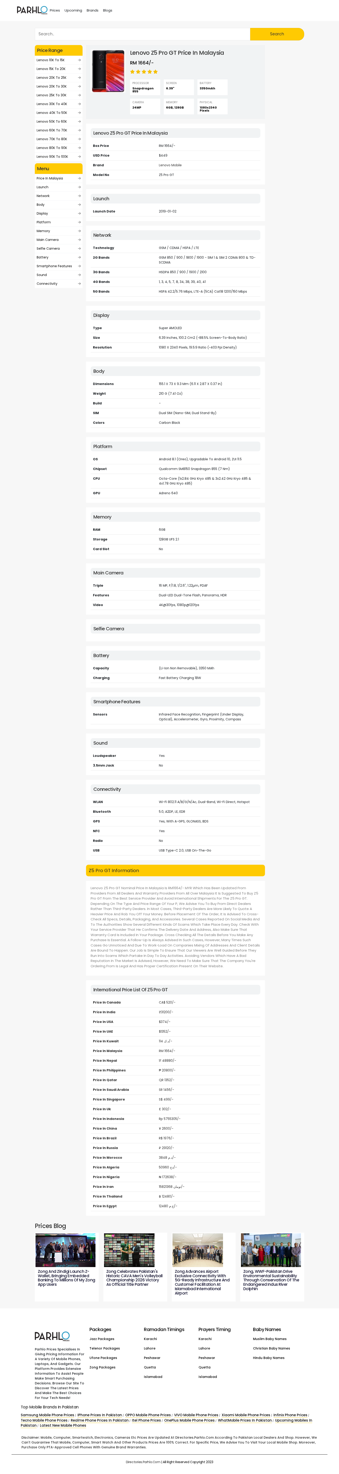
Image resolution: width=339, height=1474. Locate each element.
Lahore (149, 1348)
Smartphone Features (54, 266)
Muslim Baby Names (270, 1339)
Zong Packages (102, 1367)
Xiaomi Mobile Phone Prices (246, 1415)
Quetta (150, 1367)
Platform (44, 222)
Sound (42, 275)
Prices (55, 10)
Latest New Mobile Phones (63, 1425)
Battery (42, 257)
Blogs (107, 10)
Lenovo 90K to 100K (52, 156)
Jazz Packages (101, 1339)
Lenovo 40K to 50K (52, 112)
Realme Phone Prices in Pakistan (100, 1420)
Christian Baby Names (271, 1348)
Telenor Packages (104, 1348)
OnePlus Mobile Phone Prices (189, 1420)
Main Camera (48, 239)
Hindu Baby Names (269, 1358)
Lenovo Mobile (170, 165)
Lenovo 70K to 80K (52, 139)
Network (43, 196)
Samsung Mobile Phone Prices (47, 1415)
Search (277, 34)
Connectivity (47, 283)
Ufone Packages (103, 1358)
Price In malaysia (50, 178)
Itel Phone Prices (146, 1420)
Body (41, 204)
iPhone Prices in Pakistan (99, 1415)
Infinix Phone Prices (290, 1415)
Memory (43, 231)
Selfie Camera (48, 248)
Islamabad (153, 1376)
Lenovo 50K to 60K (52, 121)
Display (42, 213)
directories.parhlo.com (143, 1462)
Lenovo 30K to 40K (52, 104)
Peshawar (152, 1358)
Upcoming (73, 10)
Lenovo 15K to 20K (51, 69)
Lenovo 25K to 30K (51, 95)
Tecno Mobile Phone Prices (44, 1420)
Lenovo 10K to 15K (51, 60)
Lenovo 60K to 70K (52, 130)
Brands (92, 10)
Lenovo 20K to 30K (52, 86)
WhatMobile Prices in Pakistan (245, 1420)
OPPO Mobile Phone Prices (148, 1415)
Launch (42, 187)
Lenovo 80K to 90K (52, 148)
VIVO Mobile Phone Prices (196, 1415)
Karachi (150, 1339)
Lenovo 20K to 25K (51, 77)
